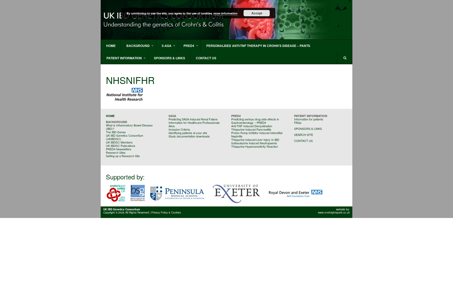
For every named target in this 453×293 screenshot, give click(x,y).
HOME (110, 116)
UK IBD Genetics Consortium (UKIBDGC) (124, 137)
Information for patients (308, 119)
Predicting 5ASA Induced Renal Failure (193, 119)
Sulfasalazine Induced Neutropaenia (254, 143)
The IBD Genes (116, 132)
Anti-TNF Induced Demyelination (251, 126)
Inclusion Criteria (179, 129)
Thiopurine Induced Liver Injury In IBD (255, 139)
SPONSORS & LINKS (308, 128)
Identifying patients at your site (188, 133)
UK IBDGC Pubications (120, 145)
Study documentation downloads (189, 136)
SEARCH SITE (303, 134)
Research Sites (116, 152)
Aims (172, 126)
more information (225, 13)
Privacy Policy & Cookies (166, 212)
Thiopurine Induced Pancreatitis (251, 129)
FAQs (297, 122)
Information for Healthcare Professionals (194, 122)
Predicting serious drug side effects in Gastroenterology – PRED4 (255, 121)
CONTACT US (303, 140)
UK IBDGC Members (119, 142)
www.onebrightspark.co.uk (334, 212)
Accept (256, 13)
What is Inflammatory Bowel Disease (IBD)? (129, 127)
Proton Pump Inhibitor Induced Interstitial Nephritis (256, 134)
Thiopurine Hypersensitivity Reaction (254, 146)
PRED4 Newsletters (118, 149)
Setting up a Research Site (123, 156)
